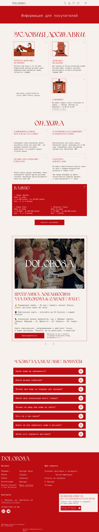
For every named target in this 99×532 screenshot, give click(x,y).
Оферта (25, 530)
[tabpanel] (49, 288)
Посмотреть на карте (59, 109)
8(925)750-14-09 (10, 507)
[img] (69, 3)
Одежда (4, 471)
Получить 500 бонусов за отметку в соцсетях (69, 508)
